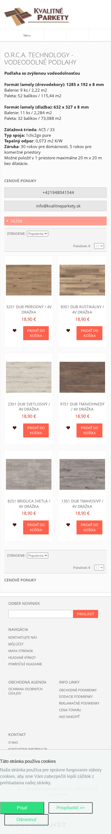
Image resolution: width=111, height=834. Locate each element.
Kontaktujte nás (22, 637)
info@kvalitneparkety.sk (58, 205)
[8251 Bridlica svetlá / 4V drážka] (28, 474)
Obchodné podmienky (78, 690)
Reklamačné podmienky (79, 703)
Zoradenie (16, 233)
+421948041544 (57, 192)
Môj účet (16, 644)
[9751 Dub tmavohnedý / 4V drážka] (82, 377)
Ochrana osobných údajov (25, 691)
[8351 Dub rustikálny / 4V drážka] (82, 280)
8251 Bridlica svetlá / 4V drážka (29, 503)
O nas (13, 742)
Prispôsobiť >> (71, 808)
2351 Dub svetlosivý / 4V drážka (29, 406)
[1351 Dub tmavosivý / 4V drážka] (82, 474)
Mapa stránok (20, 651)
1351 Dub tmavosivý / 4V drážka (82, 503)
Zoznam (100, 234)
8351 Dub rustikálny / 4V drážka (82, 309)
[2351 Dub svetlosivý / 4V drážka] (28, 377)
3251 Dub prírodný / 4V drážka (28, 309)
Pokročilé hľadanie (25, 664)
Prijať (22, 808)
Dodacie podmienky (76, 696)
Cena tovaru (70, 710)
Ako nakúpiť (69, 716)
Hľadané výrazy (22, 657)
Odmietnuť (26, 819)
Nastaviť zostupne (53, 234)
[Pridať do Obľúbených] (14, 331)
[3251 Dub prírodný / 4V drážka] (28, 280)
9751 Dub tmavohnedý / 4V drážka (82, 406)
